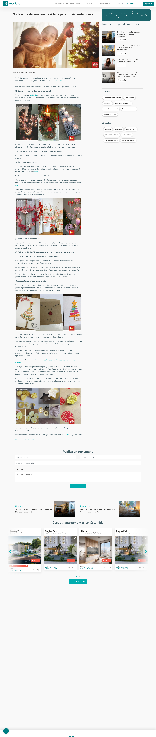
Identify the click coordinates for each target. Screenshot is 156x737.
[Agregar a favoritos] (39, 538)
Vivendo (16, 72)
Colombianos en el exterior (112, 98)
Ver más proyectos (78, 581)
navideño (33, 95)
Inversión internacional (111, 109)
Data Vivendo (129, 98)
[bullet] (21, 469)
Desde (47, 566)
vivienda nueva (56, 81)
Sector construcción (110, 114)
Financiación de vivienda (122, 103)
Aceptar (144, 15)
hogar (36, 171)
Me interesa (35, 561)
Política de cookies (121, 18)
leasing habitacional (128, 140)
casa (16, 185)
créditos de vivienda (111, 140)
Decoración (32, 72)
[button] (58, 4)
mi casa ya (118, 129)
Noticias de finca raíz (128, 109)
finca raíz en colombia (111, 135)
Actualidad (23, 72)
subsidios (108, 129)
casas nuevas (127, 135)
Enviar (78, 486)
